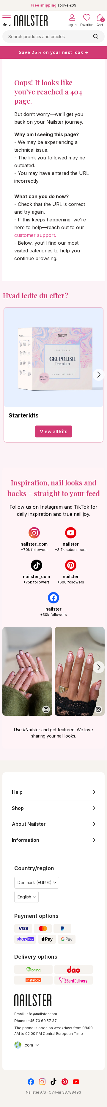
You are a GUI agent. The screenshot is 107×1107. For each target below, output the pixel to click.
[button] (53, 792)
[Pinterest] (64, 1081)
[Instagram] (42, 1081)
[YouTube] (76, 1081)
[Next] (99, 375)
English (24, 896)
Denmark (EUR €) (35, 882)
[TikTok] (53, 1081)
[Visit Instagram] (27, 671)
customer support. (35, 235)
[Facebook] (30, 1081)
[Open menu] (6, 17)
